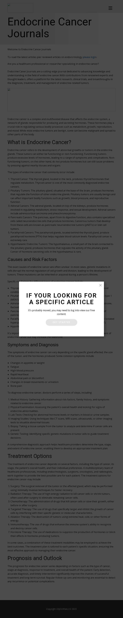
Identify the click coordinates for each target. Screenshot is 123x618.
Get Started (61, 322)
